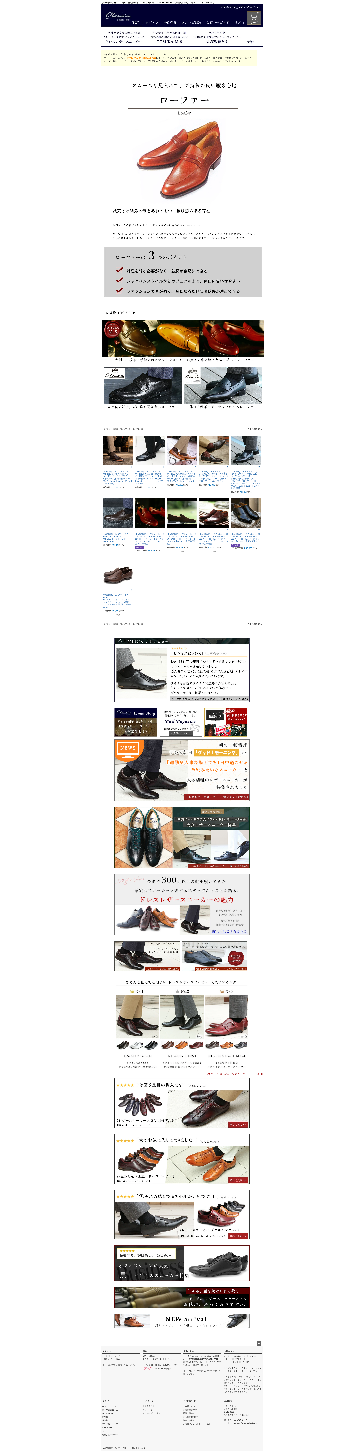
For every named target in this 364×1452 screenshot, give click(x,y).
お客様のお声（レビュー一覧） (197, 1424)
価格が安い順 (138, 429)
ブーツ (105, 1431)
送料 (145, 1351)
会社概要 (228, 1401)
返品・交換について (200, 1371)
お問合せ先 (229, 1351)
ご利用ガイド (190, 1401)
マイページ (148, 1401)
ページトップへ (259, 1343)
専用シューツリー (110, 1435)
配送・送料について (192, 1413)
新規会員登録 (149, 1406)
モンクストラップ (110, 1424)
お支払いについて (191, 1417)
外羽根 (105, 1420)
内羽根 (105, 1417)
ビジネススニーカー (111, 1410)
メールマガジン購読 (152, 1413)
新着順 (115, 429)
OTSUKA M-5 (108, 1413)
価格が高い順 (125, 429)
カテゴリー (108, 1401)
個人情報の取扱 (139, 1448)
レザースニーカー (110, 1406)
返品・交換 (189, 1351)
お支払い (107, 1351)
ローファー (107, 1427)
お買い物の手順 (190, 1410)
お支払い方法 (116, 1365)
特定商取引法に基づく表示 (116, 1448)
